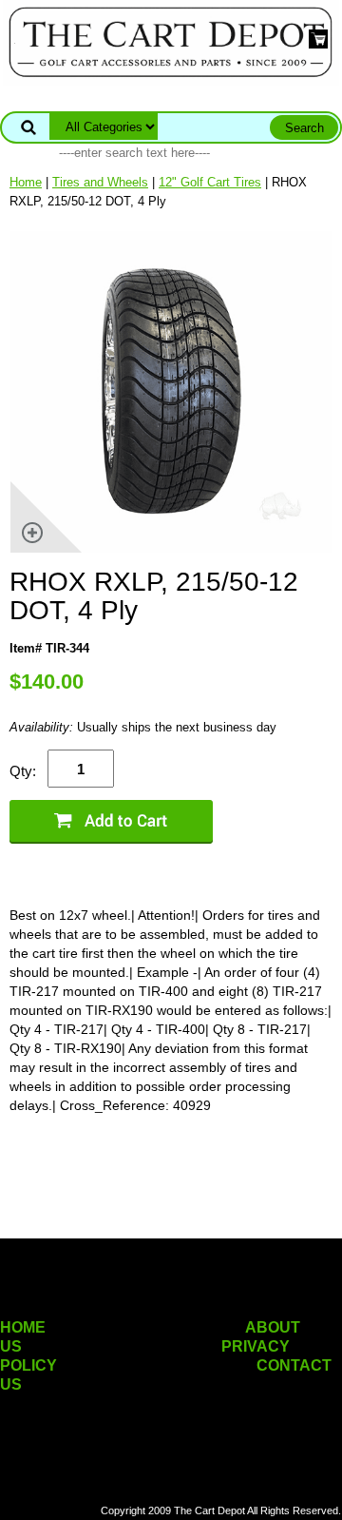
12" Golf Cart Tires (210, 182)
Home (26, 182)
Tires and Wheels (100, 182)
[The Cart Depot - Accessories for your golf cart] (171, 41)
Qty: (23, 771)
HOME (23, 1327)
